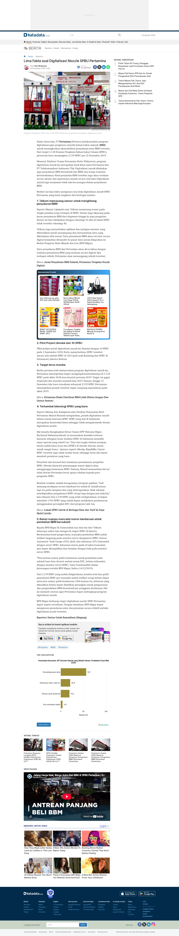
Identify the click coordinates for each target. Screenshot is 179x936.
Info (126, 42)
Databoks (146, 911)
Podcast (120, 42)
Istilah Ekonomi (73, 909)
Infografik (101, 905)
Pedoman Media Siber (63, 932)
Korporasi (42, 912)
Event (145, 914)
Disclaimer (91, 932)
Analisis (101, 907)
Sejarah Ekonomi (74, 905)
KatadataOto (147, 916)
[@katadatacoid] (153, 924)
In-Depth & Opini (94, 42)
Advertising (43, 932)
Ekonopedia (53, 42)
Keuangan (42, 907)
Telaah (115, 905)
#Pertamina (62, 647)
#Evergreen (43, 647)
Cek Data (101, 909)
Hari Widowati (40, 66)
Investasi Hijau (88, 909)
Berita (29, 42)
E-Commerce (58, 905)
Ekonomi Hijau (65, 42)
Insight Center (148, 909)
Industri (56, 48)
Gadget (56, 912)
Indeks (145, 904)
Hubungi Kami (102, 932)
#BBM (53, 647)
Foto (129, 912)
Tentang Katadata (30, 932)
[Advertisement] (134, 127)
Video (113, 42)
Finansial (36, 42)
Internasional (66, 48)
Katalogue (131, 909)
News (130, 905)
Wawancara (117, 909)
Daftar (83, 925)
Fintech (56, 907)
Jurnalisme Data (79, 42)
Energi (75, 48)
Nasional (48, 48)
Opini (115, 907)
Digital (44, 42)
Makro (41, 905)
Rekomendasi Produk (47, 272)
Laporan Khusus (118, 912)
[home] (24, 42)
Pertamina (65, 141)
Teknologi (57, 914)
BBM (102, 145)
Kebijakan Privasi (79, 932)
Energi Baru (87, 905)
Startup (56, 909)
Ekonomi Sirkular (89, 907)
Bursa (41, 909)
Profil (70, 907)
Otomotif (106, 42)
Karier (51, 932)
